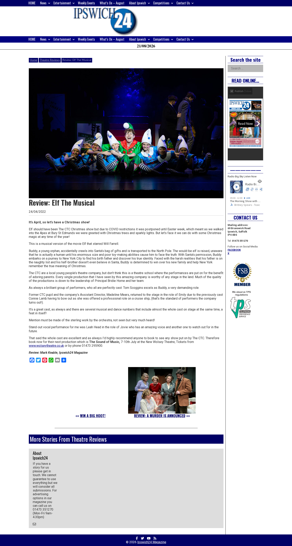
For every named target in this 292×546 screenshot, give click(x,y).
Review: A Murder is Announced (159, 415)
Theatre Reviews (50, 60)
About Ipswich (137, 3)
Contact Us (183, 3)
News (43, 3)
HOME (31, 3)
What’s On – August (112, 3)
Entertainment (62, 3)
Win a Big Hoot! (92, 415)
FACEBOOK (234, 249)
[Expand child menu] (49, 3)
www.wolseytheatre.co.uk (46, 346)
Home (33, 60)
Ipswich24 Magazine (151, 542)
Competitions (161, 3)
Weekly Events (86, 3)
